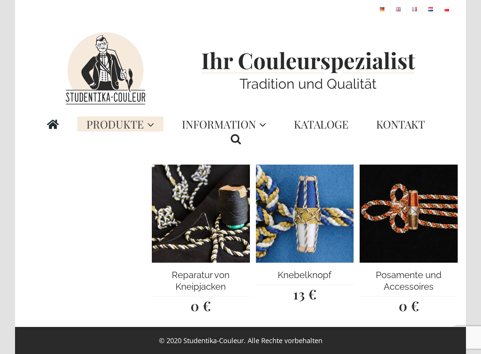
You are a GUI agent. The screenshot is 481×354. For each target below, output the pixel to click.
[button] (236, 139)
